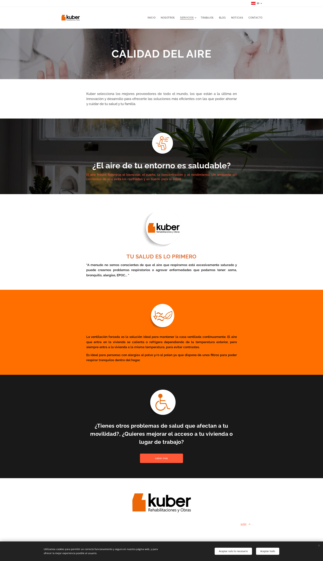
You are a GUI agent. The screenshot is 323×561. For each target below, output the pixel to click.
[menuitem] (152, 17)
